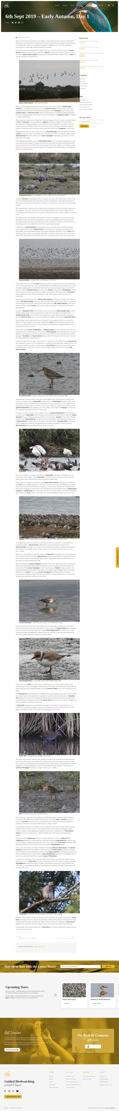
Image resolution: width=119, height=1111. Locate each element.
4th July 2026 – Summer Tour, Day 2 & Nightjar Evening (91, 53)
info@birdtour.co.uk (105, 1084)
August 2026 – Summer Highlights (88, 41)
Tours (72, 5)
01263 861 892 (103, 1079)
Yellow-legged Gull (84, 107)
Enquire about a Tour (117, 557)
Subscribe (84, 126)
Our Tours (69, 1072)
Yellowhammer (83, 100)
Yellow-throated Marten (85, 102)
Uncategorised (83, 83)
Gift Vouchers (53, 1087)
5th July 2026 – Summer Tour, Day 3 (88, 47)
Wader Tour (82, 81)
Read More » (82, 42)
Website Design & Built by (101, 1108)
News (90, 5)
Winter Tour (82, 78)
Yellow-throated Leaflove (86, 104)
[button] (12, 22)
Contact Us (99, 5)
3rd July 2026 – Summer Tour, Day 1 (88, 60)
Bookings (81, 5)
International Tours (72, 1082)
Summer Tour (83, 85)
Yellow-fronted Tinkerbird (86, 109)
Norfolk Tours (70, 1076)
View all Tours (70, 1087)
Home (57, 5)
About (65, 5)
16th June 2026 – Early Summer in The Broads (91, 66)
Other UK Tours (71, 1079)
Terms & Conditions (89, 1076)
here (6, 998)
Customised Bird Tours (73, 1084)
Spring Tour (82, 88)
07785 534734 (103, 1082)
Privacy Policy (87, 1079)
